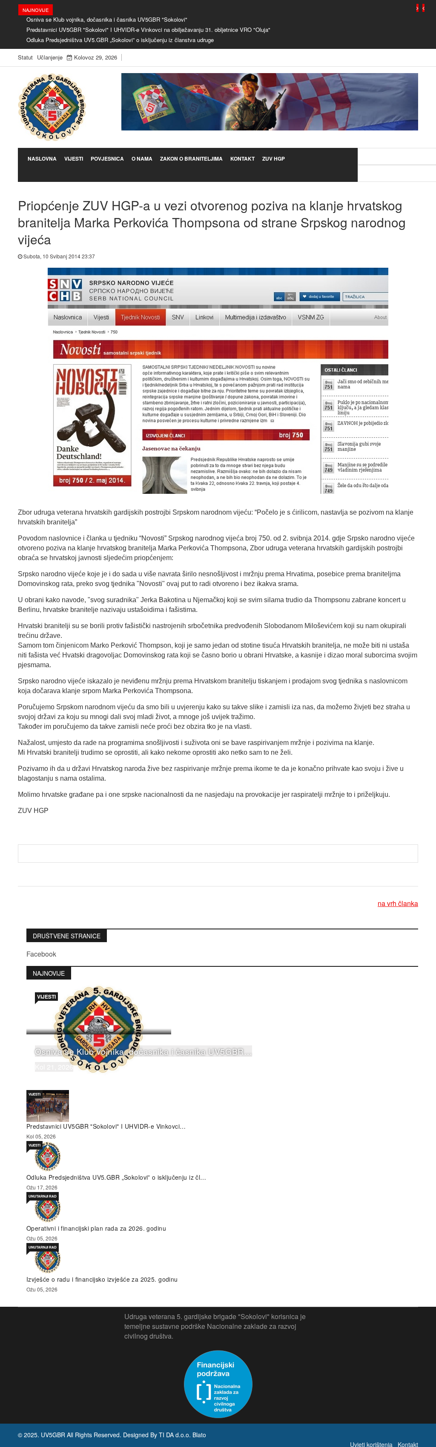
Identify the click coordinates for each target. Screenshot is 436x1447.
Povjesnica (107, 158)
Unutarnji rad (43, 1196)
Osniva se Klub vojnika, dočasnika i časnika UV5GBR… (143, 1051)
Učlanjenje (50, 57)
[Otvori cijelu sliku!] (218, 380)
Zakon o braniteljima (191, 158)
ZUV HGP (273, 158)
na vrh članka (398, 903)
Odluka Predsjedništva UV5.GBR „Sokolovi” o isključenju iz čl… (116, 1177)
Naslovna (42, 158)
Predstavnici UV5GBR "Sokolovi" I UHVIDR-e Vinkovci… (106, 1126)
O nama (142, 158)
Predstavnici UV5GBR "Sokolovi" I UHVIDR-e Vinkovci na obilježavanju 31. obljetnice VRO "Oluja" (148, 29)
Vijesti (73, 158)
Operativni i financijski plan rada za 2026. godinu (96, 1228)
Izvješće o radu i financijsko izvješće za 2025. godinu (102, 1279)
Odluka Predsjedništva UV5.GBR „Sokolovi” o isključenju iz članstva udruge (120, 40)
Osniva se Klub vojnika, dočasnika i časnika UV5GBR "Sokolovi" (106, 19)
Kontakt (242, 158)
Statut (25, 57)
